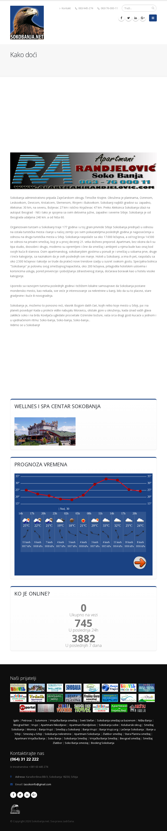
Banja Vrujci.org (108, 729)
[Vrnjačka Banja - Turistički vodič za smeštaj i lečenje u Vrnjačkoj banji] (129, 688)
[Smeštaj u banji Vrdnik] (147, 688)
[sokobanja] (74, 688)
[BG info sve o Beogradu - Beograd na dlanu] (111, 698)
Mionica (31, 729)
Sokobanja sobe (109, 725)
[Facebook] (121, 18)
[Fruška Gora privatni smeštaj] (93, 698)
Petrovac (27, 720)
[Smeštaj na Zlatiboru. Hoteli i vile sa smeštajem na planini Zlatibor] (19, 698)
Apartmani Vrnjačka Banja (30, 738)
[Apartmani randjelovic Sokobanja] (83, 170)
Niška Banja (145, 720)
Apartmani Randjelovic (82, 725)
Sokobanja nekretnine (58, 734)
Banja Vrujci (46, 729)
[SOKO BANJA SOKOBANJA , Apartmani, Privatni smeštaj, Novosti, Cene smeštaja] (93, 688)
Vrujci (34, 725)
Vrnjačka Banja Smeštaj (104, 738)
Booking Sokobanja (102, 743)
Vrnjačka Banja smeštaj (63, 720)
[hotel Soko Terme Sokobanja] (83, 431)
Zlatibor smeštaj (112, 734)
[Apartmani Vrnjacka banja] (120, 709)
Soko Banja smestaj (76, 743)
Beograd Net (21, 725)
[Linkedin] (136, 18)
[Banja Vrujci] (111, 688)
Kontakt (66, 8)
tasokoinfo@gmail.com (37, 784)
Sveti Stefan (87, 720)
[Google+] (143, 18)
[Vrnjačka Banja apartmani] (56, 698)
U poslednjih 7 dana (83, 645)
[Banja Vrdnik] (38, 698)
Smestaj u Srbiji (32, 734)
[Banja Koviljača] (129, 698)
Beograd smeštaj (130, 738)
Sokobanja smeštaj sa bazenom (116, 720)
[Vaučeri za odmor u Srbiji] (65, 709)
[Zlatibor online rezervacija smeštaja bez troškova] (102, 709)
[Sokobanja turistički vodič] (19, 688)
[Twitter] (128, 18)
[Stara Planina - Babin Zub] (74, 698)
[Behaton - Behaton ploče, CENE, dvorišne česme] (47, 709)
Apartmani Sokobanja (87, 734)
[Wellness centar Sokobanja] (56, 688)
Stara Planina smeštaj (138, 734)
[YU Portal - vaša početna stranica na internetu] (28, 709)
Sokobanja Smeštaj (75, 738)
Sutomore (41, 720)
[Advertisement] (83, 112)
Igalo (16, 720)
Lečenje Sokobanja (132, 729)
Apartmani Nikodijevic (54, 725)
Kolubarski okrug (131, 725)
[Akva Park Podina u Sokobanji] (38, 688)
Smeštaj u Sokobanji (68, 729)
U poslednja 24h (83, 630)
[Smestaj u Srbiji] (138, 709)
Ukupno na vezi (83, 615)
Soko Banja (54, 738)
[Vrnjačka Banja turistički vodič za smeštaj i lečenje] (83, 709)
